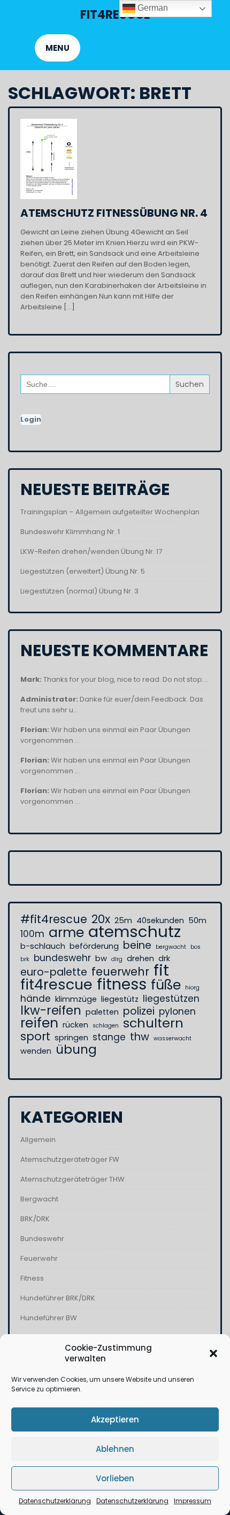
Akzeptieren (115, 1419)
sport (35, 1036)
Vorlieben (115, 1478)
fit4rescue (56, 984)
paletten (102, 1012)
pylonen (177, 1011)
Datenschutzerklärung (55, 1500)
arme (66, 932)
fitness (122, 984)
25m (123, 920)
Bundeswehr (42, 1239)
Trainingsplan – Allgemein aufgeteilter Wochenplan (110, 512)
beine (137, 945)
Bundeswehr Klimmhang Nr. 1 (70, 532)
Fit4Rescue (115, 14)
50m (197, 920)
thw (139, 1037)
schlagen (106, 1026)
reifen (39, 1023)
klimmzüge (76, 999)
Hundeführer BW (48, 1318)
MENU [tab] (57, 48)
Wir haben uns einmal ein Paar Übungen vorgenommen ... (105, 735)
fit (161, 970)
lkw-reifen (50, 1010)
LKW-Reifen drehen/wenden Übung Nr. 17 (91, 551)
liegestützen (171, 998)
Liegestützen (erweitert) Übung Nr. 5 (82, 571)
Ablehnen (115, 1449)
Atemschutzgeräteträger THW (72, 1179)
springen (71, 1037)
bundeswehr (62, 958)
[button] (213, 1353)
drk (164, 958)
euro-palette (53, 972)
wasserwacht (172, 1038)
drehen (140, 958)
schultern (153, 1023)
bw (101, 958)
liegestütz (120, 999)
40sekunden (160, 920)
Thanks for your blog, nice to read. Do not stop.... (114, 679)
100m (32, 933)
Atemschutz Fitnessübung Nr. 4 (114, 212)
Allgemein (38, 1140)
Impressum (192, 1500)
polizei (139, 1011)
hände (35, 998)
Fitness (32, 1278)
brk (24, 959)
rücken (75, 1024)
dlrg (116, 959)
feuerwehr (120, 971)
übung (76, 1049)
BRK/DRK (35, 1219)
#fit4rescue (53, 919)
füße (166, 985)
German (151, 7)
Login (30, 419)
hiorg (192, 988)
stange (109, 1037)
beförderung (94, 946)
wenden (35, 1051)
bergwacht (171, 947)
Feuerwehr (39, 1258)
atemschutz (134, 931)
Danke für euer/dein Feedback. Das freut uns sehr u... (111, 704)
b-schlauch (42, 946)
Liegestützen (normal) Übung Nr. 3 (79, 591)
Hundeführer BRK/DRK (57, 1298)
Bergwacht (39, 1199)
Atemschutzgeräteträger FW (69, 1159)
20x (100, 919)
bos (195, 947)
